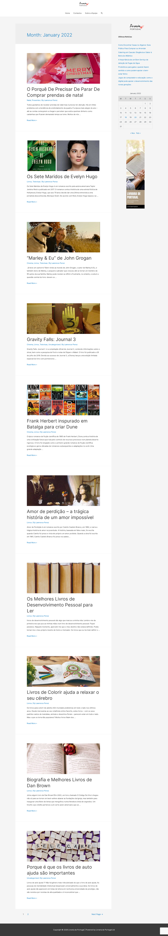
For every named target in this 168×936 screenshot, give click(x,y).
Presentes (36, 100)
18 (126, 117)
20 (135, 117)
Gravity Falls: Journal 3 (52, 339)
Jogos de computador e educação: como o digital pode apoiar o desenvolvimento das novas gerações (135, 81)
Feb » (138, 133)
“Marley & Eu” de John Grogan (59, 258)
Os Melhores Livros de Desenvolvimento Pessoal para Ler (60, 605)
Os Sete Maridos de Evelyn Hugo (62, 176)
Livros (29, 182)
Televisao (36, 182)
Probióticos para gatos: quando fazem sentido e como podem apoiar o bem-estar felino (133, 70)
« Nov (132, 133)
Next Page (97, 914)
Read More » (32, 120)
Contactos (77, 13)
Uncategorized (54, 344)
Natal (29, 100)
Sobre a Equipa (91, 13)
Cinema (30, 263)
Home (67, 13)
